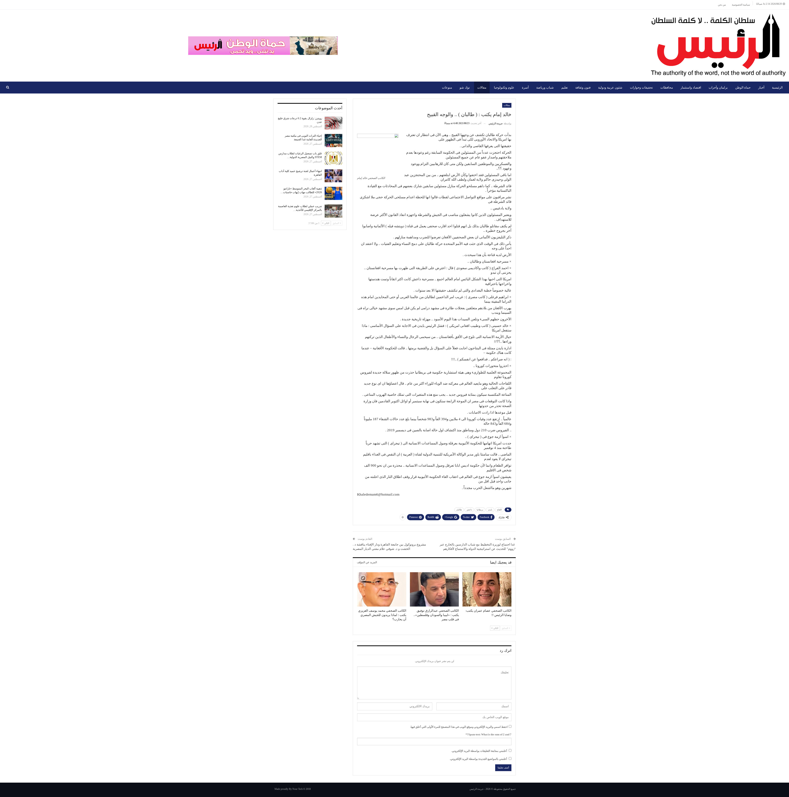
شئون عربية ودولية (610, 87)
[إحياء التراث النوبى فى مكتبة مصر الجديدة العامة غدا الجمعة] (333, 140)
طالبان (459, 510)
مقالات (481, 87)
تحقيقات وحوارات (641, 87)
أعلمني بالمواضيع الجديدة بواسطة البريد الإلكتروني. (478, 758)
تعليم (564, 87)
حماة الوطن (743, 87)
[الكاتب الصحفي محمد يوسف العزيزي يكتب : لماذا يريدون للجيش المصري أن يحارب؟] (381, 589)
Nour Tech (297, 789)
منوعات (447, 87)
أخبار (761, 87)
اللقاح (499, 510)
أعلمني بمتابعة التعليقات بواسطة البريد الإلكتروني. (479, 750)
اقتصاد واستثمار (691, 87)
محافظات (666, 87)
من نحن (722, 4)
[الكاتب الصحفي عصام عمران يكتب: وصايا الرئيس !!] (487, 589)
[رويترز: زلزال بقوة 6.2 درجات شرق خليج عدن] (333, 123)
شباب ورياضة (545, 87)
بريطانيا (480, 510)
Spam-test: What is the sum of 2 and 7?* (488, 734)
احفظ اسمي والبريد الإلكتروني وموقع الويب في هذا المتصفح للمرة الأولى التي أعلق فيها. (459, 726)
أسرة (525, 87)
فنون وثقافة (583, 87)
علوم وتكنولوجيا (504, 87)
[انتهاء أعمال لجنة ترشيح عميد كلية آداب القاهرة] (333, 175)
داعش (469, 510)
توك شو (465, 87)
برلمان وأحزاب (718, 87)
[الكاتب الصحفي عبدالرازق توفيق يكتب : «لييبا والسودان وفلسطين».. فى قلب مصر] (434, 589)
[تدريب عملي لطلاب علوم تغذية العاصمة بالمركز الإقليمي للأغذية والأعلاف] (333, 211)
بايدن (490, 510)
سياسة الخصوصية (741, 4)
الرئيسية (777, 87)
